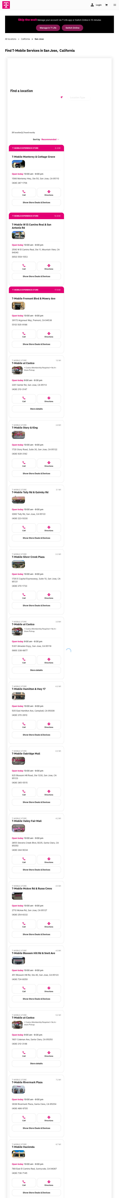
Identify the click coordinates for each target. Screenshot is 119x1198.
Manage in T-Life (48, 28)
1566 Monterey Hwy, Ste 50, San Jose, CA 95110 (35, 178)
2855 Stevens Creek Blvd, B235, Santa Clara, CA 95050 (35, 844)
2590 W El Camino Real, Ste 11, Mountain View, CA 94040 (35, 251)
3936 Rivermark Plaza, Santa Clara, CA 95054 (34, 1104)
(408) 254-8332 (20, 914)
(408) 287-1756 (19, 183)
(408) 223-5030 (20, 518)
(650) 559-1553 (20, 257)
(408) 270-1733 (19, 586)
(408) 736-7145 (19, 1173)
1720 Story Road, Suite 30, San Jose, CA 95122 (34, 449)
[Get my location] (61, 97)
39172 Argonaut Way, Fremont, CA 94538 (32, 320)
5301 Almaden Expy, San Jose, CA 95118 (31, 646)
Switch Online (72, 28)
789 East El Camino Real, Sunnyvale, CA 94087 (34, 1168)
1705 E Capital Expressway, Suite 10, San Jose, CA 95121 (36, 580)
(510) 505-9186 (19, 324)
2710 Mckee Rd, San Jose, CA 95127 (29, 910)
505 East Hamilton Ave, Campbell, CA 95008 (33, 710)
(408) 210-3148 (19, 1043)
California (25, 39)
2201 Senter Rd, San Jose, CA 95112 (29, 385)
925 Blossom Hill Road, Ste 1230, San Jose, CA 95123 (34, 776)
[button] (50, 139)
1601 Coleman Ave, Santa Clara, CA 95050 (32, 1039)
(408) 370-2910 (19, 715)
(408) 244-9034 (20, 850)
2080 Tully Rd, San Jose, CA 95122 (28, 514)
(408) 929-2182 (19, 453)
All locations (10, 39)
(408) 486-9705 (20, 1108)
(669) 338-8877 (20, 650)
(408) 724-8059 (20, 979)
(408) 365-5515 (20, 782)
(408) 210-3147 (19, 389)
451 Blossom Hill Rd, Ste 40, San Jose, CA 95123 (35, 975)
